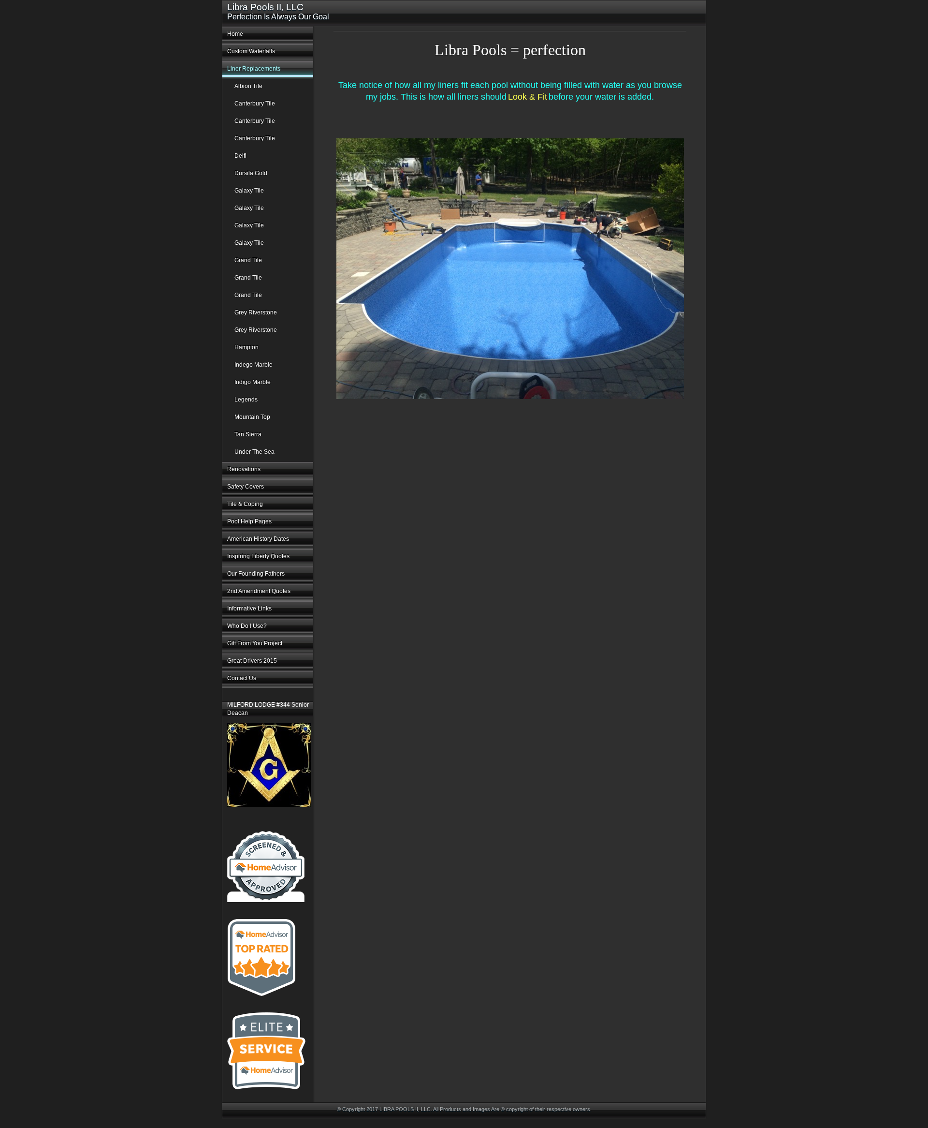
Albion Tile (248, 86)
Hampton (246, 347)
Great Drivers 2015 (252, 660)
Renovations (244, 469)
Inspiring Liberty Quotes (258, 556)
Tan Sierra (247, 434)
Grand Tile (248, 260)
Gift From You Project (254, 643)
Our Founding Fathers (256, 573)
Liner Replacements (253, 68)
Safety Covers (245, 486)
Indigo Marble (252, 382)
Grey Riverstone (255, 312)
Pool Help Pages (249, 521)
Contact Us (241, 678)
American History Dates (258, 538)
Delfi (240, 155)
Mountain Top (252, 417)
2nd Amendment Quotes (258, 591)
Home (235, 33)
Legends (246, 399)
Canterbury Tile (254, 103)
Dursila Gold (250, 173)
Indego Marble (253, 364)
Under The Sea (254, 451)
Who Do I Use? (247, 626)
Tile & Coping (245, 504)
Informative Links (249, 608)
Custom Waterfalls (251, 51)
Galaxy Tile (249, 190)
